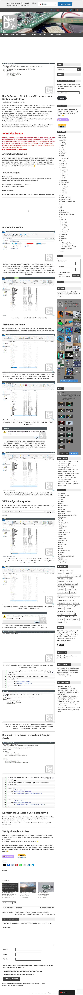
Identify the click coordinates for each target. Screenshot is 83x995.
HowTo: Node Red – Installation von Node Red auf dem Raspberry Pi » (35, 914)
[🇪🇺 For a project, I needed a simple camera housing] (69, 322)
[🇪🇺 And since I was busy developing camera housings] (60, 322)
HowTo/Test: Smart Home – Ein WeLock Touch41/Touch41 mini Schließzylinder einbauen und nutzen (68, 471)
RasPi (4, 902)
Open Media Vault (64, 532)
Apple (61, 499)
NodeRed (63, 144)
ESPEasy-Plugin (71, 584)
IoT (75, 589)
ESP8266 (61, 581)
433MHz (70, 570)
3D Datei (64, 222)
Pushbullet (61, 603)
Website (5, 959)
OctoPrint (64, 176)
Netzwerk (61, 597)
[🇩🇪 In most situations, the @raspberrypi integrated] (60, 330)
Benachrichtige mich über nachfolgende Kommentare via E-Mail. (23, 971)
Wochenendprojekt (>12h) (67, 201)
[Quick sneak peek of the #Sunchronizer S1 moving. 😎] (69, 355)
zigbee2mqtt (65, 158)
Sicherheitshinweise (33, 993)
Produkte (63, 219)
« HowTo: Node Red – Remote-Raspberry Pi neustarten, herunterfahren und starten (25, 912)
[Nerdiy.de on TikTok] (61, 10)
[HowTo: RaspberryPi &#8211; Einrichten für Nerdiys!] (46, 887)
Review (61, 542)
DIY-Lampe (65, 174)
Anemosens (65, 224)
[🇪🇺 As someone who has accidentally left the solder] (69, 314)
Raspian (10, 902)
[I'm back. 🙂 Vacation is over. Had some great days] (77, 339)
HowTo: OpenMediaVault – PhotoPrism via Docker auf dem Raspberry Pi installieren (67, 477)
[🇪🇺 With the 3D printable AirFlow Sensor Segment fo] (60, 371)
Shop (51, 35)
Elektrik (62, 195)
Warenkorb (63, 234)
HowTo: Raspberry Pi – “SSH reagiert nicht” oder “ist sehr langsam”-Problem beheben (68, 698)
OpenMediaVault (63, 600)
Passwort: (61, 266)
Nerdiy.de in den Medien (67, 214)
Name (5, 949)
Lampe (60, 592)
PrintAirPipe (65, 226)
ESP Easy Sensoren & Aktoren (67, 515)
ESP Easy (62, 513)
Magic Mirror (63, 527)
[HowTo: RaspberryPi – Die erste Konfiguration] (28, 887)
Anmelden (76, 275)
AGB (61, 240)
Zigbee (62, 156)
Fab (24, 102)
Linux (72, 592)
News (62, 210)
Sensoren (61, 611)
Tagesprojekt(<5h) (65, 199)
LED (66, 592)
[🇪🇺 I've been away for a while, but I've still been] (69, 330)
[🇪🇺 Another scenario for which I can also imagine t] (60, 355)
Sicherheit (70, 611)
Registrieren (63, 238)
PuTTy (69, 603)
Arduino (64, 189)
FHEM (62, 148)
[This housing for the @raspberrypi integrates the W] (77, 330)
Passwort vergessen (64, 276)
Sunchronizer (65, 232)
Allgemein (62, 497)
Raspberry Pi (18, 907)
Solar (60, 546)
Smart (61, 614)
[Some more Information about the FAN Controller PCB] (77, 355)
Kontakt (58, 35)
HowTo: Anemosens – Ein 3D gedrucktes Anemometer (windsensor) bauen (69, 709)
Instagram (63, 165)
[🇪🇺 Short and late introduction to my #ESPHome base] (69, 371)
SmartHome (14, 35)
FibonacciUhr (68, 587)
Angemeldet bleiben (65, 272)
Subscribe (62, 98)
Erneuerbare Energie (65, 511)
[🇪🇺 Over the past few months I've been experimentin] (60, 314)
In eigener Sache (64, 523)
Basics (61, 503)
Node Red (62, 530)
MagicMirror (63, 152)
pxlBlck (62, 142)
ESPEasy (63, 146)
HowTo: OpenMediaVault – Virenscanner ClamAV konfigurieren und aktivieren (68, 688)
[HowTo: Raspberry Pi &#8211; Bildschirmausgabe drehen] (10, 887)
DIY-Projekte (25, 35)
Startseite (4, 35)
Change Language (65, 4)
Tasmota (63, 154)
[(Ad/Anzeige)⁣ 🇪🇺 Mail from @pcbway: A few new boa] (60, 363)
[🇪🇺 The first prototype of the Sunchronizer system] (77, 363)
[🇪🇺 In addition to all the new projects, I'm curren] (69, 347)
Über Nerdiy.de (64, 212)
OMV (77, 597)
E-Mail (5, 954)
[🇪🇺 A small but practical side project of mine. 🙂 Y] (77, 347)
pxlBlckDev (62, 538)
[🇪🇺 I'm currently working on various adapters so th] (60, 347)
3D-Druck (63, 167)
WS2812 (68, 619)
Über (45, 35)
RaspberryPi (63, 163)
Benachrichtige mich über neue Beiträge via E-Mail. (19, 974)
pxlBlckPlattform (63, 606)
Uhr (74, 616)
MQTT (70, 595)
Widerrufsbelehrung (67, 245)
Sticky (61, 548)
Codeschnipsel (64, 182)
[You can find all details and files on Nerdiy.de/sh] (77, 371)
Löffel (61, 525)
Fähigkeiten (63, 180)
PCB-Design (62, 534)
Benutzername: (62, 261)
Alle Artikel (63, 140)
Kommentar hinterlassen (48, 907)
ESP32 (69, 578)
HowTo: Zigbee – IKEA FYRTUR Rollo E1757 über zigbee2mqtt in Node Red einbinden (68, 483)
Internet (69, 589)
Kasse (62, 236)
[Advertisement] (41, 49)
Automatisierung (74, 576)
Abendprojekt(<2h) (10, 907)
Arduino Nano (62, 576)
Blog (40, 35)
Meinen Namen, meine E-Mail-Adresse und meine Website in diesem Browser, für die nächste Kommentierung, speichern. (28, 966)
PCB (72, 600)
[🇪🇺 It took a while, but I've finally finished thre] (69, 339)
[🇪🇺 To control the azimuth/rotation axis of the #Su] (77, 314)
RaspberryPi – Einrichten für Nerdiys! (13, 186)
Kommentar (7, 927)
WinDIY (64, 178)
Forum (34, 35)
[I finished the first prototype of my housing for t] (60, 339)
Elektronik (63, 184)
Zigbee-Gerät (63, 560)
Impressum (56, 993)
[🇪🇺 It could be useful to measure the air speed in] (69, 363)
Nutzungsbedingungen (68, 243)
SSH (15, 902)
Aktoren (61, 573)
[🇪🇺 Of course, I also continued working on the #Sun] (77, 322)
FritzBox (62, 150)
